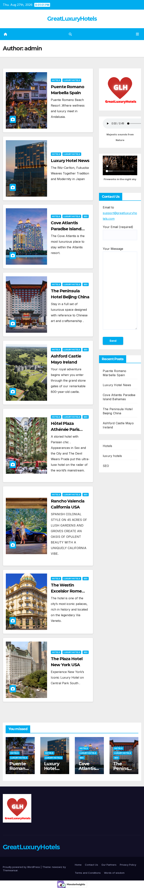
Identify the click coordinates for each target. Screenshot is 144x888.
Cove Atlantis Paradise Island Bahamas (66, 228)
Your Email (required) (118, 227)
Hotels (56, 80)
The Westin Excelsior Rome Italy (66, 591)
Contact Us (91, 864)
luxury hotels (72, 80)
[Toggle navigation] (137, 34)
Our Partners (108, 864)
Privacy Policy (128, 864)
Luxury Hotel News (70, 160)
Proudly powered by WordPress (22, 866)
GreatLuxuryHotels (72, 18)
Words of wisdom (114, 872)
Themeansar (10, 870)
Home (78, 864)
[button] (70, 34)
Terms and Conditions (88, 872)
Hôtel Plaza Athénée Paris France (65, 429)
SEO (86, 216)
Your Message (113, 249)
